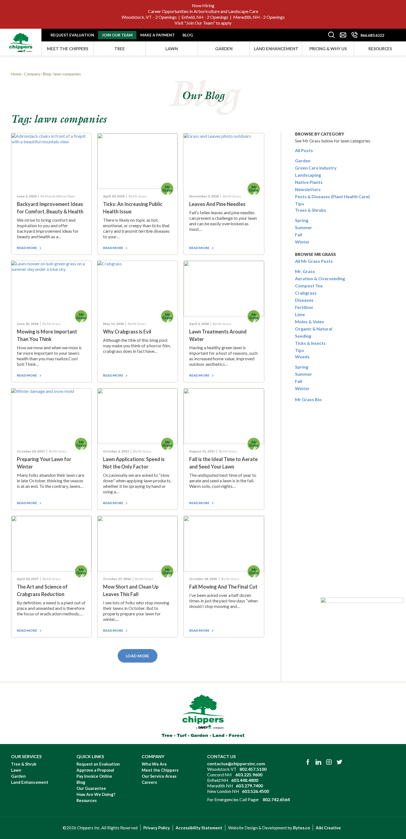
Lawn (171, 48)
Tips (299, 203)
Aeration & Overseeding (320, 278)
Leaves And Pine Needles (217, 204)
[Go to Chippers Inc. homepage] (20, 40)
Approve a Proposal (95, 769)
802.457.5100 (253, 769)
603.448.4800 (244, 780)
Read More (27, 248)
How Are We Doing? (96, 794)
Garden (224, 48)
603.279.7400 (249, 785)
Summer (303, 227)
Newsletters (308, 189)
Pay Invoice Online (94, 776)
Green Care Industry (316, 167)
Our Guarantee (91, 788)
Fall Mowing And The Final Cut (223, 587)
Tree (119, 48)
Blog (188, 35)
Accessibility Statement (199, 827)
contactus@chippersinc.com (236, 763)
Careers (149, 782)
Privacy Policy (156, 827)
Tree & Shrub (23, 763)
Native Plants (309, 182)
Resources (380, 48)
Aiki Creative (328, 827)
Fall (298, 234)
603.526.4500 (255, 791)
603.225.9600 (248, 774)
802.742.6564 (276, 799)
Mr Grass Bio (308, 399)
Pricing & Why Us (328, 48)
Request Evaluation (72, 35)
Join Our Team (199, 22)
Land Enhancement (276, 48)
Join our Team (117, 35)
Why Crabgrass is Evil (127, 332)
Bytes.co (301, 827)
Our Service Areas (159, 776)
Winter (302, 241)
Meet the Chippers (67, 48)
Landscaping (308, 175)
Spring (301, 220)
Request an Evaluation (98, 763)
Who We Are (154, 763)
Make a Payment (157, 35)
